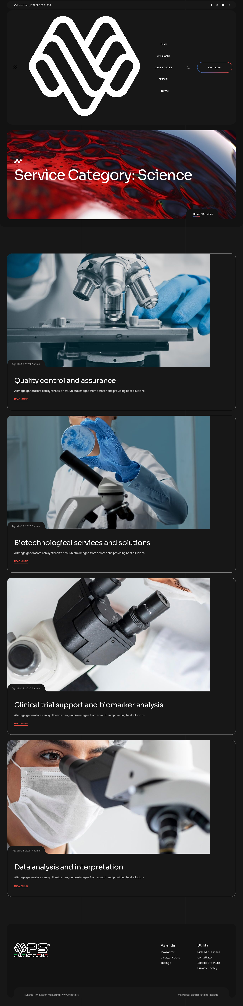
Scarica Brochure (208, 963)
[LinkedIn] (217, 5)
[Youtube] (223, 5)
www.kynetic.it (70, 994)
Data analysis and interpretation (68, 867)
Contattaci (214, 67)
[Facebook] (211, 5)
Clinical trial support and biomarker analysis (88, 704)
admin (37, 364)
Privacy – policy (207, 968)
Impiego (166, 963)
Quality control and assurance (65, 380)
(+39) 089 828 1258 (39, 5)
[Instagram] (229, 5)
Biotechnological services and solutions (82, 542)
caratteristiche (170, 957)
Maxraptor (168, 952)
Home (196, 214)
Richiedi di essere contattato (208, 954)
